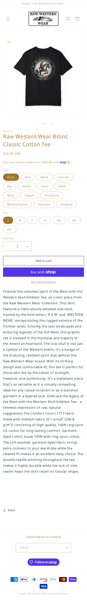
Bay (9, 186)
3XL (74, 220)
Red (27, 177)
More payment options (43, 281)
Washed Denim (17, 204)
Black (11, 177)
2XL (59, 220)
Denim (26, 186)
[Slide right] (52, 123)
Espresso (44, 204)
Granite (64, 177)
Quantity (8, 238)
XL (45, 220)
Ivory (44, 186)
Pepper (29, 195)
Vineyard (66, 204)
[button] (8, 18)
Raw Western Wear (37, 593)
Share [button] (11, 510)
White (44, 177)
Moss (10, 195)
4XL (9, 229)
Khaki (62, 186)
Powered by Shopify (57, 593)
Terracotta (52, 195)
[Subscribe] (66, 547)
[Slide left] (34, 123)
